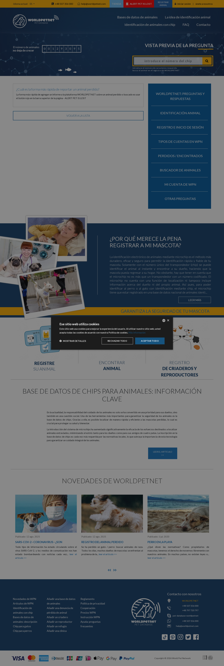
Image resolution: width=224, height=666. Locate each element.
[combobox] (163, 320)
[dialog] (112, 333)
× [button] (168, 320)
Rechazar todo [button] (117, 341)
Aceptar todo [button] (150, 341)
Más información (137, 332)
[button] (72, 341)
